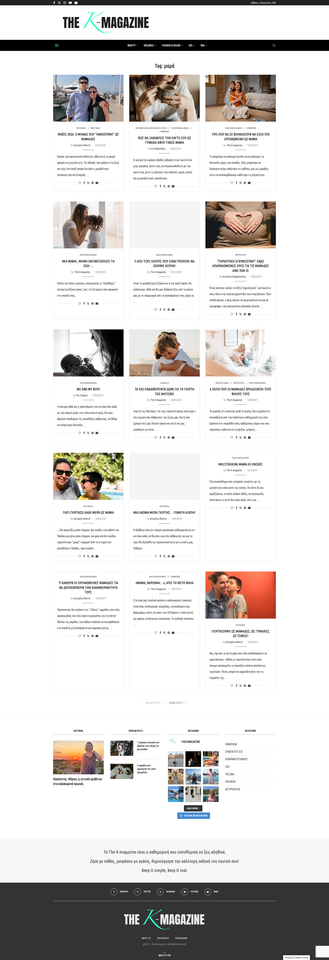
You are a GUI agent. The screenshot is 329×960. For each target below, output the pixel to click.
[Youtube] (70, 2)
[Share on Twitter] (88, 182)
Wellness (149, 45)
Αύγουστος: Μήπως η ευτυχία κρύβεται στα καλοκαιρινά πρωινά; (77, 781)
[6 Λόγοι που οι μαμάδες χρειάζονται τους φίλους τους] (240, 352)
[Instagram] (64, 2)
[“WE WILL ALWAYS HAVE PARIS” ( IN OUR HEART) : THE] (176, 759)
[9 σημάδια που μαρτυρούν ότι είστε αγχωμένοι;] (121, 771)
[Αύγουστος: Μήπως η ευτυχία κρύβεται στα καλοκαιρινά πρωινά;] (78, 757)
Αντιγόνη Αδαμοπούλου (234, 276)
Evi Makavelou (158, 148)
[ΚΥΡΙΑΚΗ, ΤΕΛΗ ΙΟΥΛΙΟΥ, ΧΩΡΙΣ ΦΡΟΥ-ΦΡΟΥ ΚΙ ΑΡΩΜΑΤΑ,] (211, 759)
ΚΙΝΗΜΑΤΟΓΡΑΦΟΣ (236, 759)
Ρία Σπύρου (82, 395)
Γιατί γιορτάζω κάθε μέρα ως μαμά (88, 512)
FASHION (230, 781)
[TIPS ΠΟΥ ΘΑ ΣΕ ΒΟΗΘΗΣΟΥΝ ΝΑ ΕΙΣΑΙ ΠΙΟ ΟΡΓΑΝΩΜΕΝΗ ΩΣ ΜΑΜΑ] (240, 98)
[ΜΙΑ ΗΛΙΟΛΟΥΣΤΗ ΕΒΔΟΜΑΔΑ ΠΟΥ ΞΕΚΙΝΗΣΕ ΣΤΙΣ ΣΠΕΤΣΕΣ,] (193, 794)
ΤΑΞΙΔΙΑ (229, 774)
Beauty (132, 45)
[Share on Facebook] (84, 182)
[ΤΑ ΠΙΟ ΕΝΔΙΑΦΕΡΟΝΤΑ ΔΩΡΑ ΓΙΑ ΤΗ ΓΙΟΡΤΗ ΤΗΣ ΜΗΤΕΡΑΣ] (164, 352)
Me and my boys (88, 389)
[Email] (76, 2)
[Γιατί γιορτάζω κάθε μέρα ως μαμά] (88, 476)
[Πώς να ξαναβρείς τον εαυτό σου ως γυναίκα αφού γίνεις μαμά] (164, 98)
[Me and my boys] (88, 352)
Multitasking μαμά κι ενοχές (241, 464)
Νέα (203, 45)
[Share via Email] (97, 182)
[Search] (274, 45)
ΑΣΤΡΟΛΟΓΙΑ (232, 789)
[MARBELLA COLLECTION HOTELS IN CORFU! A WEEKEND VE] (176, 794)
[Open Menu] (56, 45)
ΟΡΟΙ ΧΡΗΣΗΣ (163, 938)
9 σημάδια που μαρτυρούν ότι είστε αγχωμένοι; (146, 769)
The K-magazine (234, 145)
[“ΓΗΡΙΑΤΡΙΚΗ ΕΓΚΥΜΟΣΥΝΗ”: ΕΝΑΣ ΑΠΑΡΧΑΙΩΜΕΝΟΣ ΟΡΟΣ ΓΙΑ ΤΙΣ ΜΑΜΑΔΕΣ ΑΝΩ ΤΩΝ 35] (240, 225)
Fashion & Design (171, 45)
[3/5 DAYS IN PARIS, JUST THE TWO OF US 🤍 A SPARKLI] (193, 759)
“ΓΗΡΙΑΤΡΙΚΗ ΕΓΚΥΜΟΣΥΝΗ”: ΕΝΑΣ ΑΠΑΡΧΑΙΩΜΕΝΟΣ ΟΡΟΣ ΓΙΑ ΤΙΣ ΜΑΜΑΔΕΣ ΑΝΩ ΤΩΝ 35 (240, 265)
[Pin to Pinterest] (92, 182)
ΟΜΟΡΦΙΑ (231, 744)
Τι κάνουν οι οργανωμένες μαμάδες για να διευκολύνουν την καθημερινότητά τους (88, 587)
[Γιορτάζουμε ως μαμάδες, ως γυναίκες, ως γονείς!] (240, 595)
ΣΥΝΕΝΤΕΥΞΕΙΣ (234, 751)
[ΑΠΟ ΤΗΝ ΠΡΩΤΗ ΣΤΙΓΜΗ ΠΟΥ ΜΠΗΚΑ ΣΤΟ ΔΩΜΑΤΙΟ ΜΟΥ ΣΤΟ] (211, 776)
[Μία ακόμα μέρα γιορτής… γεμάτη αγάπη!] (164, 476)
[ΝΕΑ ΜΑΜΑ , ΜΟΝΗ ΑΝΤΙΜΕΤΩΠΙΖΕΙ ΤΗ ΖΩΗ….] (88, 225)
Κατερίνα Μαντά (82, 145)
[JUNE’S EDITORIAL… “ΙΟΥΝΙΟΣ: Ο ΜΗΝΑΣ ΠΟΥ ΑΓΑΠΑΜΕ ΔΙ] (211, 794)
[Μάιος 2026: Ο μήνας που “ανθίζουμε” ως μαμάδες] (88, 98)
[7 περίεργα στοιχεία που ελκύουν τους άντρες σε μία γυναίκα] (121, 748)
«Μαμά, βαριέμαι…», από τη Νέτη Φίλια (164, 583)
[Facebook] (54, 2)
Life (190, 45)
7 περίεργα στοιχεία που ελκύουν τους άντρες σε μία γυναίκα (148, 746)
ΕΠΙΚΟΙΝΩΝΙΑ (181, 938)
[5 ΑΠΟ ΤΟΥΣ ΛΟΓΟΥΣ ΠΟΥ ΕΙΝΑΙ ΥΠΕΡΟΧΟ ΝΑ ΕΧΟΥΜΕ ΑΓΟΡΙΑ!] (164, 225)
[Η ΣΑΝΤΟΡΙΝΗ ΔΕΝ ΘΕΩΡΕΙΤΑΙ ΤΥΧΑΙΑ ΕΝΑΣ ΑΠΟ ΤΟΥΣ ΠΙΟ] (193, 776)
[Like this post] (79, 182)
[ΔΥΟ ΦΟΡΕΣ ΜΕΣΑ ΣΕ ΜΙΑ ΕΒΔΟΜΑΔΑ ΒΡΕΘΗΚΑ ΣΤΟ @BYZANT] (176, 776)
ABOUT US (146, 938)
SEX (227, 766)
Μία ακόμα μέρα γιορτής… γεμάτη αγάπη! (164, 512)
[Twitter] (59, 2)
